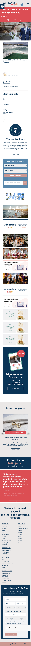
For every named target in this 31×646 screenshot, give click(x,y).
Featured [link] (4, 20)
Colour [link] (20, 532)
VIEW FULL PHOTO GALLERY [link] (11, 86)
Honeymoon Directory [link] (5, 553)
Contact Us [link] (5, 565)
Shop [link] (3, 538)
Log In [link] (3, 567)
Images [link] (20, 530)
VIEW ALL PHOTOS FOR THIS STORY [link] (15, 67)
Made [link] (3, 530)
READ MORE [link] (15, 154)
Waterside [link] (6, 106)
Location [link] (20, 534)
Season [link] (20, 540)
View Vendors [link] (15, 176)
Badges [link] (4, 582)
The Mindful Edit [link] (6, 540)
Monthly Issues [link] (22, 542)
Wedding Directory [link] (7, 550)
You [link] (3, 532)
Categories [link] (21, 526)
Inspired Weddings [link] (15, 20)
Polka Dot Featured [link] (15, 432)
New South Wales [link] (8, 112)
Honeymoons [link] (5, 534)
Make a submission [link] (7, 573)
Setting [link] (20, 538)
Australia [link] (5, 110)
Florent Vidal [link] (6, 83)
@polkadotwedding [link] (15, 466)
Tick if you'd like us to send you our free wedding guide (16, 622)
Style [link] (19, 536)
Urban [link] (4, 99)
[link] (2, 6)
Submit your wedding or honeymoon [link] (5, 577)
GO (25, 183)
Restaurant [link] (6, 104)
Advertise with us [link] (6, 580)
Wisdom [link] (4, 528)
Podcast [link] (4, 536)
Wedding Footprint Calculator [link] (7, 543)
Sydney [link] (5, 113)
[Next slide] (28, 433)
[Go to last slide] (2, 433)
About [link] (3, 559)
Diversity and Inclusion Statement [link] (7, 562)
